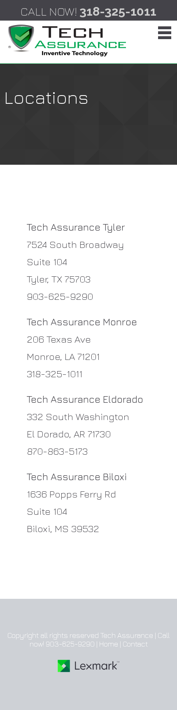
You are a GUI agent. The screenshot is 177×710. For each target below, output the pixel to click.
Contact (135, 644)
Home (108, 644)
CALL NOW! (88, 11)
